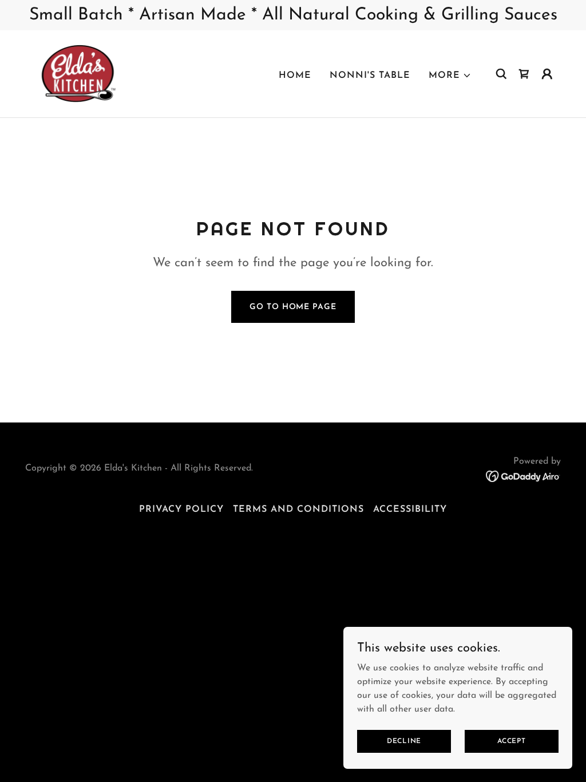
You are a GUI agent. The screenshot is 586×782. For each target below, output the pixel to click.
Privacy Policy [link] (181, 509)
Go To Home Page (293, 307)
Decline (404, 740)
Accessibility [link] (410, 509)
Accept (511, 740)
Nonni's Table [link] (370, 75)
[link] (80, 73)
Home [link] (295, 75)
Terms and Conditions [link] (298, 509)
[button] (450, 75)
